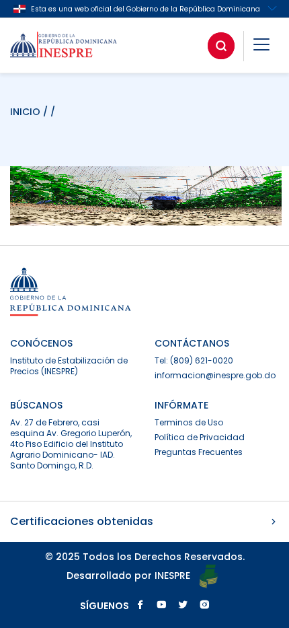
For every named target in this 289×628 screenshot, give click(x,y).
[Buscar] (221, 45)
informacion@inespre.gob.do (215, 375)
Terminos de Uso (189, 422)
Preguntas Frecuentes (199, 452)
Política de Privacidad (200, 437)
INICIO (26, 111)
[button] (261, 47)
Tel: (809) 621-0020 (194, 360)
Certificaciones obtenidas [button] (81, 521)
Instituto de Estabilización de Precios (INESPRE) (69, 366)
